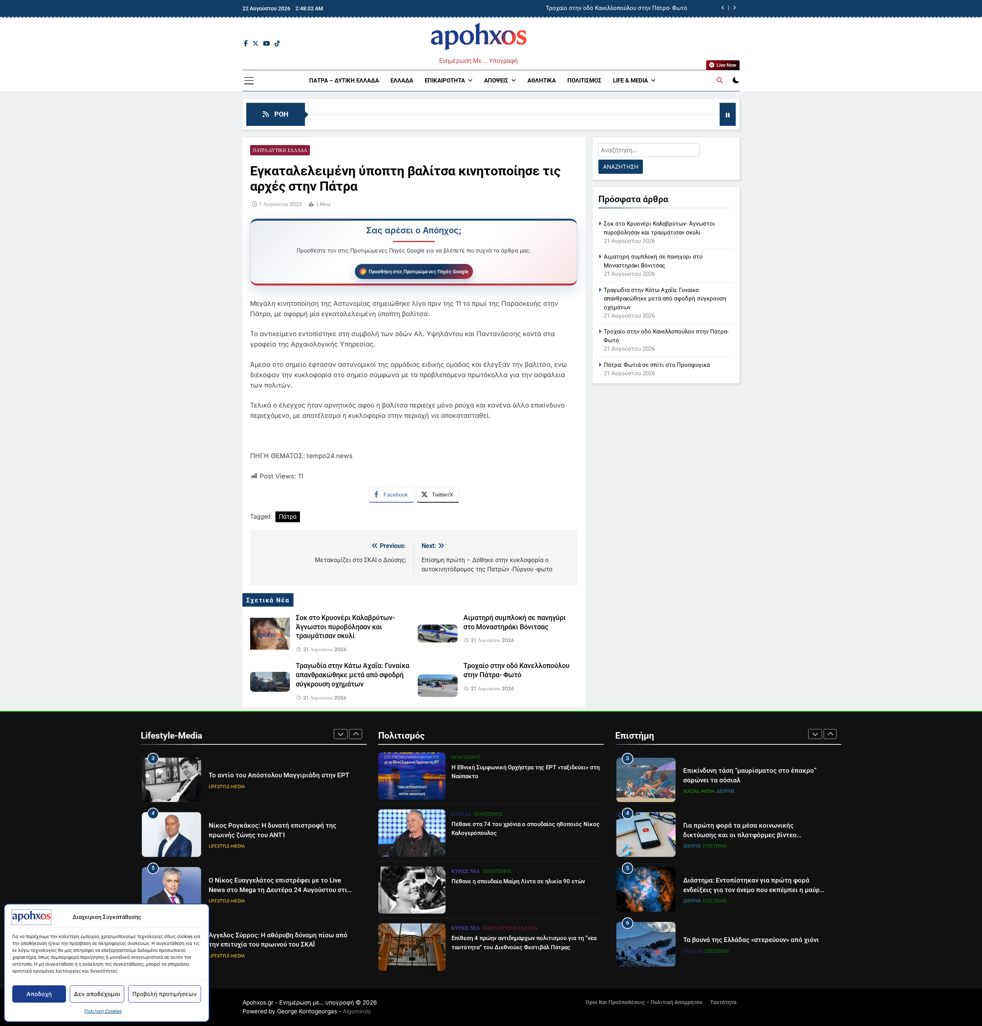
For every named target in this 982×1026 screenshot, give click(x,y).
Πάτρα (288, 516)
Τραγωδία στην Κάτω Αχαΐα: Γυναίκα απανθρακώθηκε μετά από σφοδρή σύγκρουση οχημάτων (352, 675)
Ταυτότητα (723, 1002)
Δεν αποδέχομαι (97, 994)
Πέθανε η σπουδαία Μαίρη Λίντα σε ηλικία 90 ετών (518, 881)
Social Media (699, 791)
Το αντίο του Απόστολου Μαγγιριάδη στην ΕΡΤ (279, 775)
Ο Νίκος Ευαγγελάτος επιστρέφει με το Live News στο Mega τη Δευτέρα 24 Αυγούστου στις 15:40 (280, 890)
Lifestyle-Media (227, 786)
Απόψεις (496, 80)
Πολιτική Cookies (103, 1011)
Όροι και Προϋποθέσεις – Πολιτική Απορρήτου (644, 1002)
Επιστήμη (715, 846)
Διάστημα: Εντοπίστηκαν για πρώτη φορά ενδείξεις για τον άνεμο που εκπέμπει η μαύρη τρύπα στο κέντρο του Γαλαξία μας (753, 890)
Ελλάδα (401, 80)
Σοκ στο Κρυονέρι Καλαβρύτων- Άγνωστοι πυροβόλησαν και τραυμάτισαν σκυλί (345, 627)
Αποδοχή (39, 994)
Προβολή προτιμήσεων (164, 994)
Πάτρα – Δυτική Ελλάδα (344, 80)
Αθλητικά (541, 80)
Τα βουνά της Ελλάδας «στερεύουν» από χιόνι (751, 940)
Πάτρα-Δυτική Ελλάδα (280, 150)
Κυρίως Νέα (465, 871)
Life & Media (630, 80)
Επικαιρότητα (445, 80)
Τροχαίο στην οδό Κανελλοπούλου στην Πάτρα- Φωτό (616, 8)
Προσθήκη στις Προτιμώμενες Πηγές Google (418, 271)
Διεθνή (725, 791)
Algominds (357, 1011)
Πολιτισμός (584, 80)
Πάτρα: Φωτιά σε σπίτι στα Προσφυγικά (657, 364)
